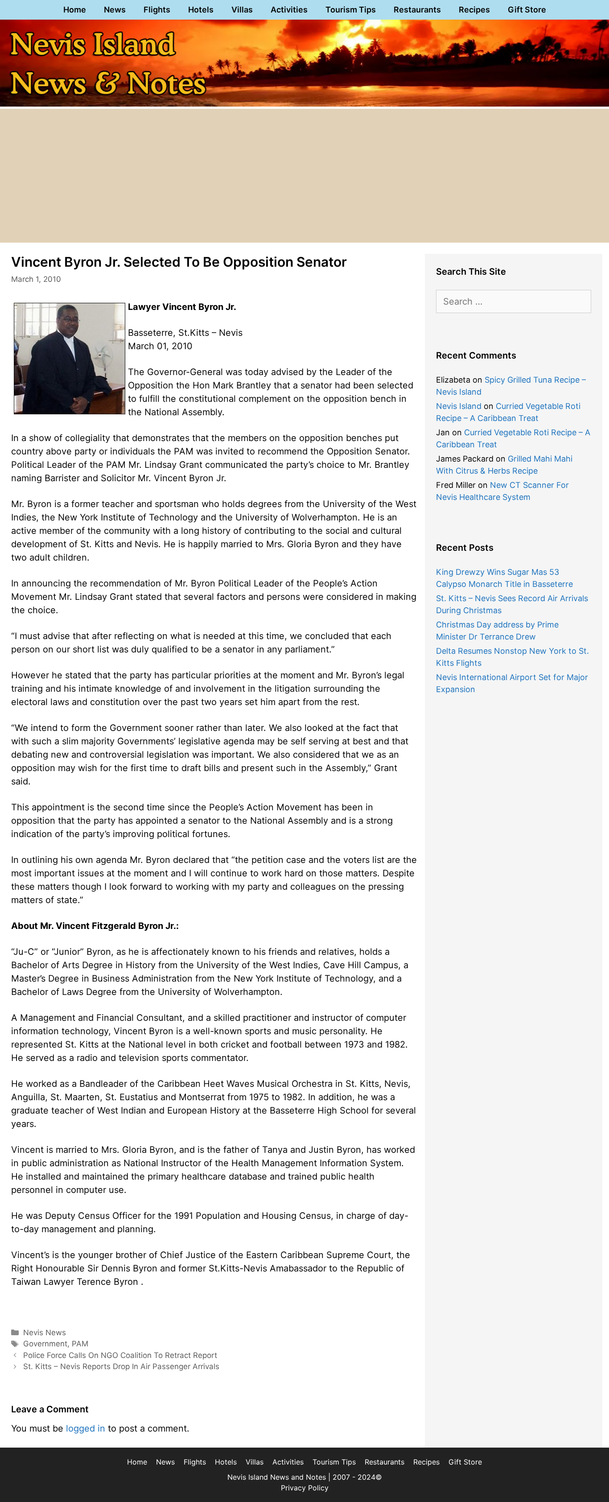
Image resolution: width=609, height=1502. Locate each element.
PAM (80, 1343)
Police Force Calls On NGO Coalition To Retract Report (120, 1355)
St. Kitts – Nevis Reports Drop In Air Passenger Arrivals (121, 1366)
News (115, 9)
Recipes (474, 9)
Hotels (201, 9)
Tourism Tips (350, 9)
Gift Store (527, 9)
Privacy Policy (305, 1487)
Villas (242, 9)
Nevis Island (458, 406)
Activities (289, 9)
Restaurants (417, 9)
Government (45, 1343)
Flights (157, 9)
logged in (85, 1428)
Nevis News (44, 1332)
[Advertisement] (304, 175)
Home (74, 9)
